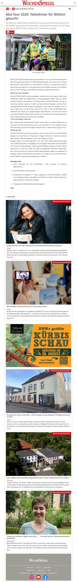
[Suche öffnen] (75, 3)
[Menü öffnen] (2, 3)
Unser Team (29, 567)
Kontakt (38, 567)
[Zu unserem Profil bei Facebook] (45, 577)
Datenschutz (31, 570)
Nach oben (11, 197)
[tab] (10, 32)
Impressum (41, 570)
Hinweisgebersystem (39, 573)
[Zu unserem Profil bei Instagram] (32, 577)
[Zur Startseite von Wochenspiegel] (38, 2)
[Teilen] (69, 9)
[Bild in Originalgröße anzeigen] (38, 52)
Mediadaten (47, 567)
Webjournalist (52, 573)
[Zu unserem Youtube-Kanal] (38, 577)
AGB (49, 570)
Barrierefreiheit (25, 573)
